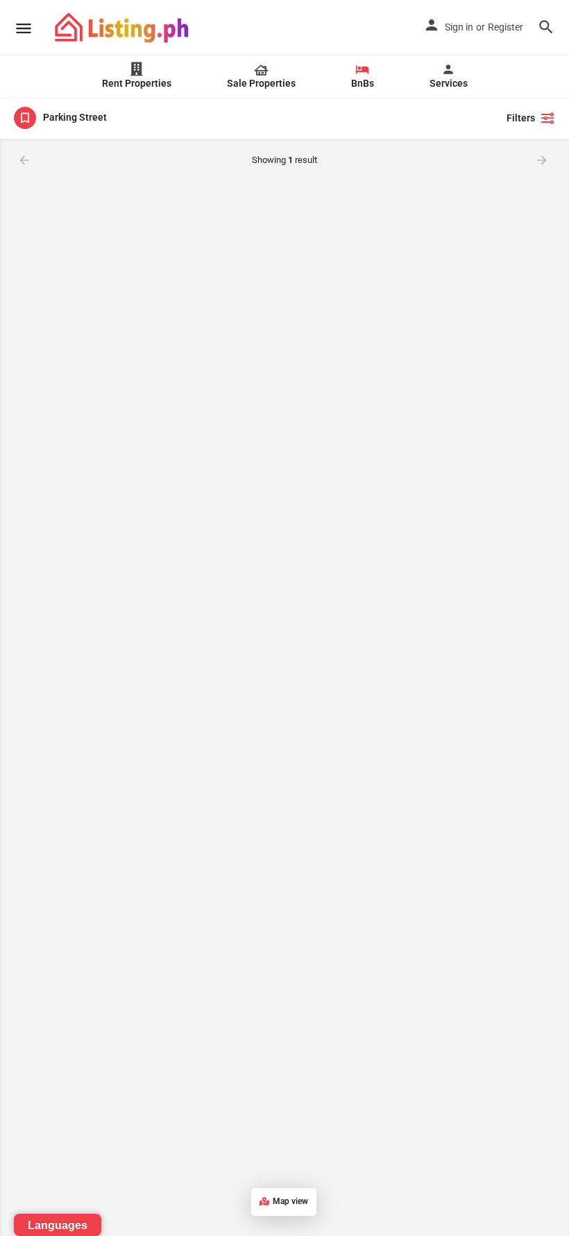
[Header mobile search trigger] (546, 27)
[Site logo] (123, 27)
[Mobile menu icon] (23, 28)
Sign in (459, 27)
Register (505, 27)
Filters (521, 117)
